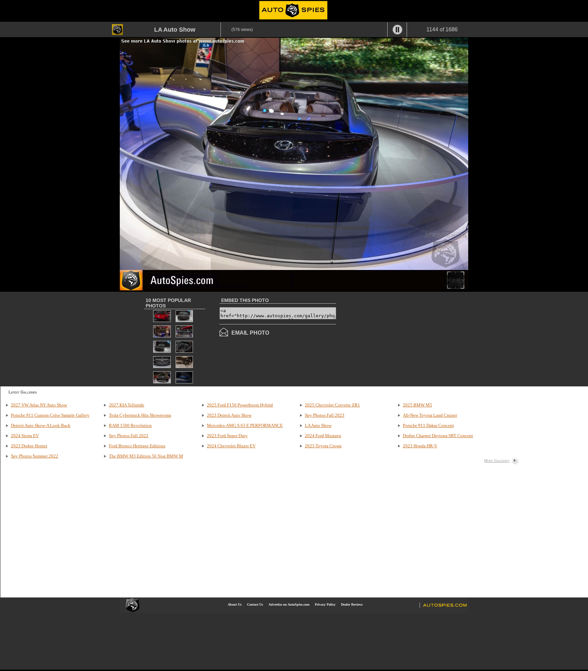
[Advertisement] (393, 338)
